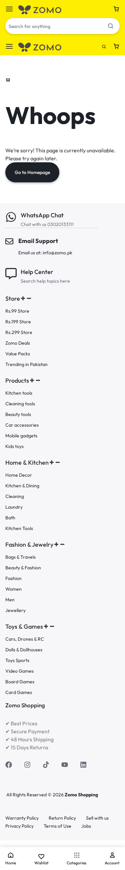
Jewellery (15, 610)
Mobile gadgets (21, 436)
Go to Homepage (32, 172)
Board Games (19, 682)
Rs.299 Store (18, 332)
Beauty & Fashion (23, 568)
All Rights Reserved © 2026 (35, 795)
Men (10, 600)
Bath (10, 518)
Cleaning (14, 496)
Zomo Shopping (81, 795)
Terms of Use (57, 826)
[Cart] (116, 9)
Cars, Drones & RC (24, 639)
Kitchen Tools (19, 528)
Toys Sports (17, 660)
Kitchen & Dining (22, 486)
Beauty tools (18, 414)
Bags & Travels (20, 557)
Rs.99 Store (17, 311)
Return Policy (62, 818)
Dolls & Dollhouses (23, 650)
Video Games (19, 671)
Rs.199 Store (18, 322)
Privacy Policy (19, 826)
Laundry (14, 507)
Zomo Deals (17, 343)
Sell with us (97, 818)
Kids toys (14, 446)
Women (13, 589)
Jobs (86, 826)
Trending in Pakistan (26, 364)
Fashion (13, 578)
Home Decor (18, 475)
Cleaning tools (20, 404)
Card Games (18, 692)
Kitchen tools (18, 393)
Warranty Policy (22, 818)
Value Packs (17, 354)
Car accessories (22, 425)
